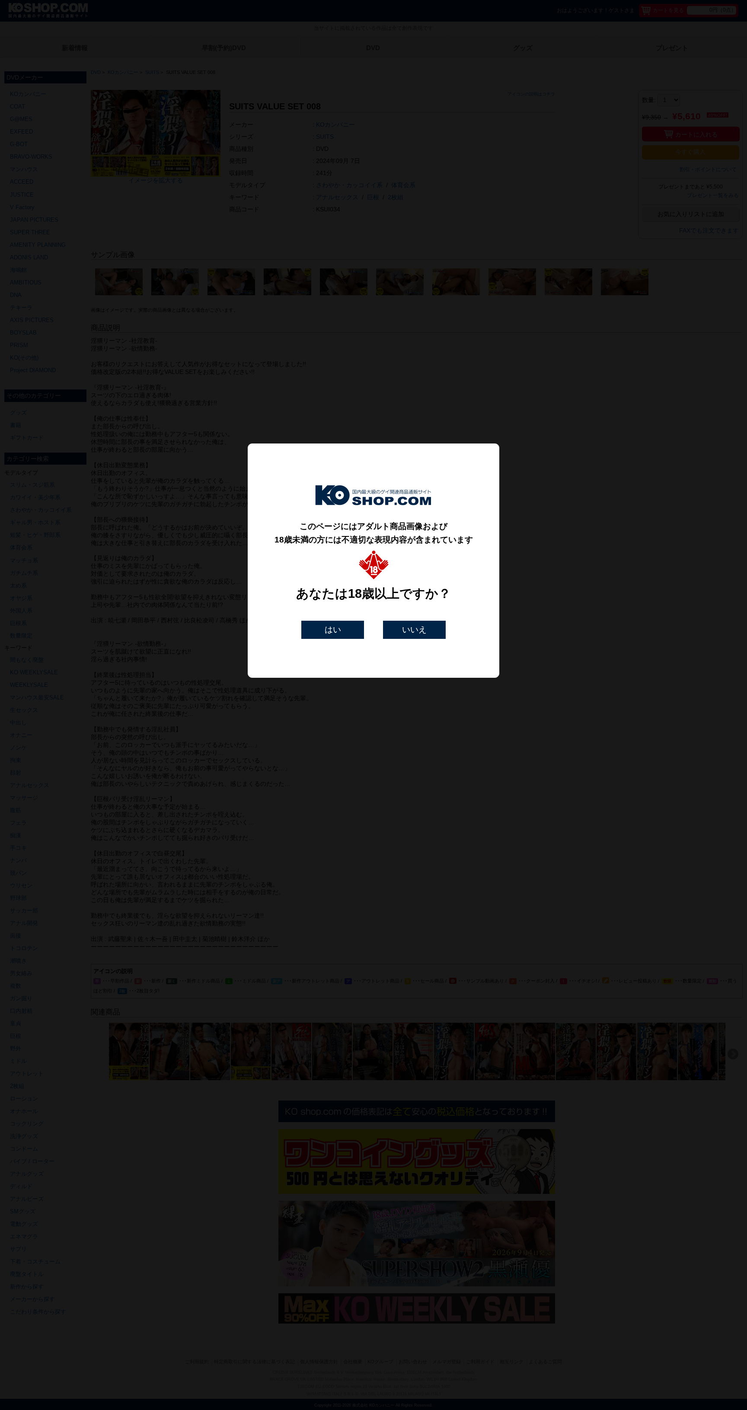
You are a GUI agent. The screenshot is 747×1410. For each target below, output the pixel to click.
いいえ (414, 629)
